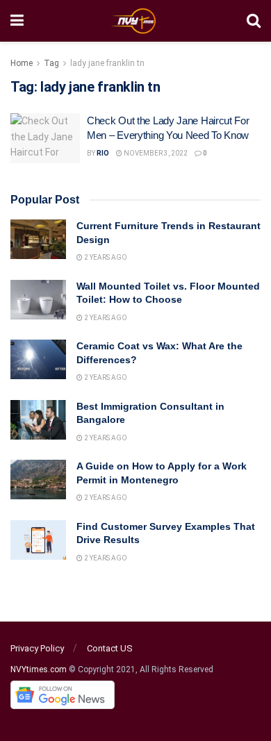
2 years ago (105, 257)
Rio (103, 153)
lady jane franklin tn (107, 63)
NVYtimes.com (38, 669)
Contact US (110, 648)
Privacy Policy (37, 648)
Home (21, 63)
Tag (51, 63)
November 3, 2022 (155, 153)
